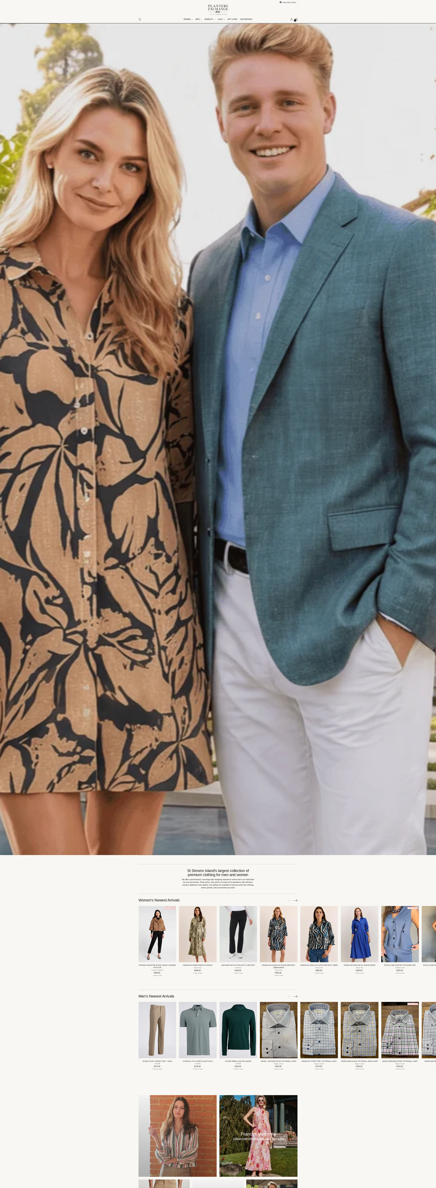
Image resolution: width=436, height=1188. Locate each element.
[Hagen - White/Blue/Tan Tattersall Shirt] (278, 1030)
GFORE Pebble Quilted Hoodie (238, 1061)
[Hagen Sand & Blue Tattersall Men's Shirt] (359, 1030)
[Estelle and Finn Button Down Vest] (400, 934)
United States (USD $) (289, 2)
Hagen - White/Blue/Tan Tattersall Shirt (278, 1061)
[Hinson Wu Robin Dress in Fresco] (198, 934)
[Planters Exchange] (218, 10)
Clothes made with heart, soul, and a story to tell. (258, 1138)
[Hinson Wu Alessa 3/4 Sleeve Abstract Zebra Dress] (278, 934)
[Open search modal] (139, 19)
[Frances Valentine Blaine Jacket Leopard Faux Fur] (157, 934)
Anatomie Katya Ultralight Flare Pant (238, 965)
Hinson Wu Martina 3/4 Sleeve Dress (359, 965)
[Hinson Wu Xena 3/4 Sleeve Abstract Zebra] (319, 934)
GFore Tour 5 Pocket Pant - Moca (157, 1061)
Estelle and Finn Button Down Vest (400, 965)
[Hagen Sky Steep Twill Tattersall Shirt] (319, 1030)
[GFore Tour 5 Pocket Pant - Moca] (157, 1030)
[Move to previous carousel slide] (290, 900)
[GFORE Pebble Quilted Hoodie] (238, 1030)
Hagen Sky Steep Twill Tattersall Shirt (319, 1061)
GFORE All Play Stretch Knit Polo (198, 1061)
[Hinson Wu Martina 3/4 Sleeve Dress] (359, 934)
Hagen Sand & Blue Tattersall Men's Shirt (359, 1061)
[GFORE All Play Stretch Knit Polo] (198, 1030)
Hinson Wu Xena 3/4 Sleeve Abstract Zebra (319, 965)
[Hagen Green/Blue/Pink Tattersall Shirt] (400, 1030)
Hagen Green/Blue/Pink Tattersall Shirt (400, 1061)
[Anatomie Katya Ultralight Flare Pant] (238, 934)
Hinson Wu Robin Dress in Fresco (198, 965)
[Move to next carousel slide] (295, 900)
